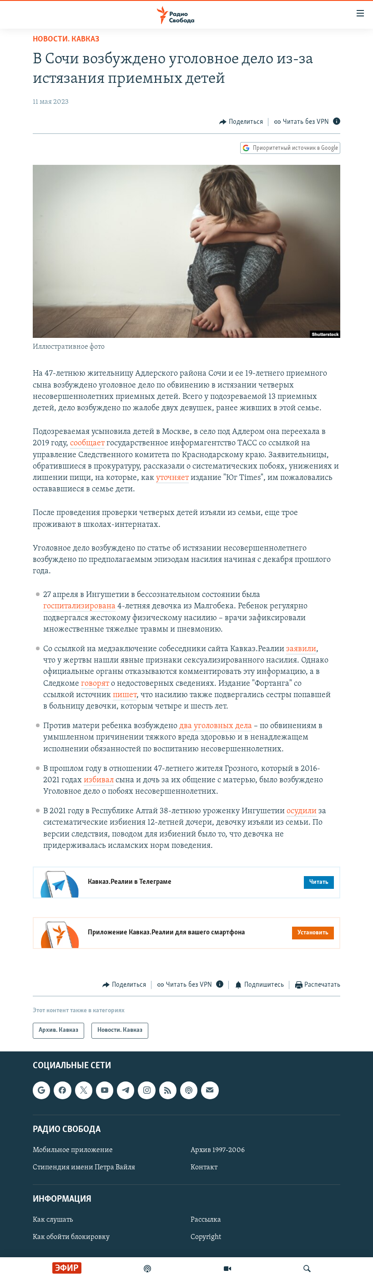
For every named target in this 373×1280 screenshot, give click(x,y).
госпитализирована (79, 606)
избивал (99, 780)
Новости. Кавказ (66, 40)
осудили (302, 811)
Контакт (204, 1167)
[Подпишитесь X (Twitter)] (83, 1090)
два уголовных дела (215, 726)
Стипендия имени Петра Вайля (84, 1167)
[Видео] (227, 1268)
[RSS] (167, 1090)
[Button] (241, 122)
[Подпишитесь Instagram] (146, 1090)
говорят (95, 684)
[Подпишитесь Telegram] (125, 1090)
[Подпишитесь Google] (41, 1090)
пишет (124, 695)
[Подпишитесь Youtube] (104, 1090)
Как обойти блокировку (71, 1237)
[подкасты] (147, 1268)
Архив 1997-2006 (218, 1150)
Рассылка (206, 1220)
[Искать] (307, 1268)
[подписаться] (209, 1090)
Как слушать (53, 1220)
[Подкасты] (188, 1090)
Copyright (206, 1237)
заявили (301, 649)
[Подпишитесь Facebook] (62, 1090)
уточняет (172, 478)
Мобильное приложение (73, 1150)
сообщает (87, 443)
